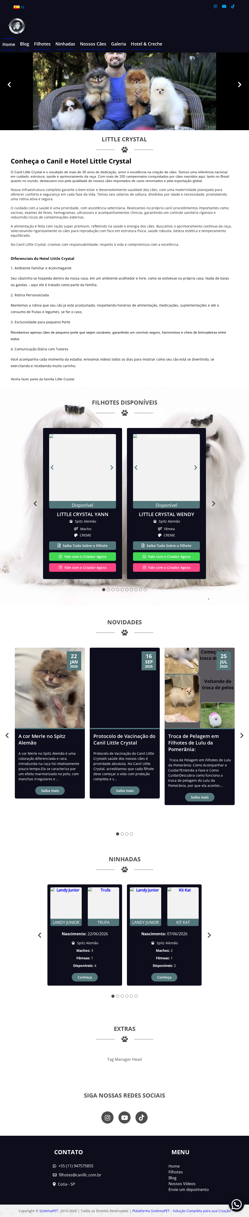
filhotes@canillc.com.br (80, 1175)
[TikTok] (233, 6)
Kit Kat (183, 922)
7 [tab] (131, 589)
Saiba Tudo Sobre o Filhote (84, 545)
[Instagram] (215, 6)
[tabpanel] (82, 503)
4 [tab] (117, 589)
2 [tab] (108, 589)
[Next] (240, 84)
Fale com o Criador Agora (84, 556)
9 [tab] (140, 589)
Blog (24, 44)
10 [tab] (145, 589)
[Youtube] (224, 6)
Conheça (85, 977)
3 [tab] (113, 589)
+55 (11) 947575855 (75, 1166)
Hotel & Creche (146, 44)
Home (8, 44)
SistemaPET (48, 1210)
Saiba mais (50, 790)
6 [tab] (126, 589)
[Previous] (9, 84)
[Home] (13, 26)
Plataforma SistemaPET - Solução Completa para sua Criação (181, 1210)
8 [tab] (136, 589)
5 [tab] (122, 589)
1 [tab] (103, 589)
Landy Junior (66, 922)
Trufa (103, 922)
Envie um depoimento (189, 1189)
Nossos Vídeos (182, 1183)
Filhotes (42, 44)
